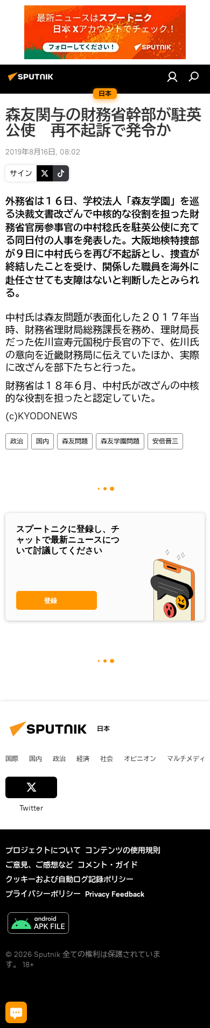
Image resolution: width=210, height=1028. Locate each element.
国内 (42, 441)
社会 (106, 758)
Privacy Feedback (114, 894)
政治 (16, 441)
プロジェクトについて (43, 850)
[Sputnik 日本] (32, 81)
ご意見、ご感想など (39, 865)
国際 (11, 758)
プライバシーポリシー (43, 894)
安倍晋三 (165, 441)
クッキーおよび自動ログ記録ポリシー (69, 879)
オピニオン (140, 758)
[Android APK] (38, 924)
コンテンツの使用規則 (122, 850)
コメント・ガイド (108, 865)
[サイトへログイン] (172, 76)
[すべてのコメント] (16, 1012)
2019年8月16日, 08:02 (42, 152)
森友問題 (75, 441)
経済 (82, 758)
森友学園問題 (120, 441)
